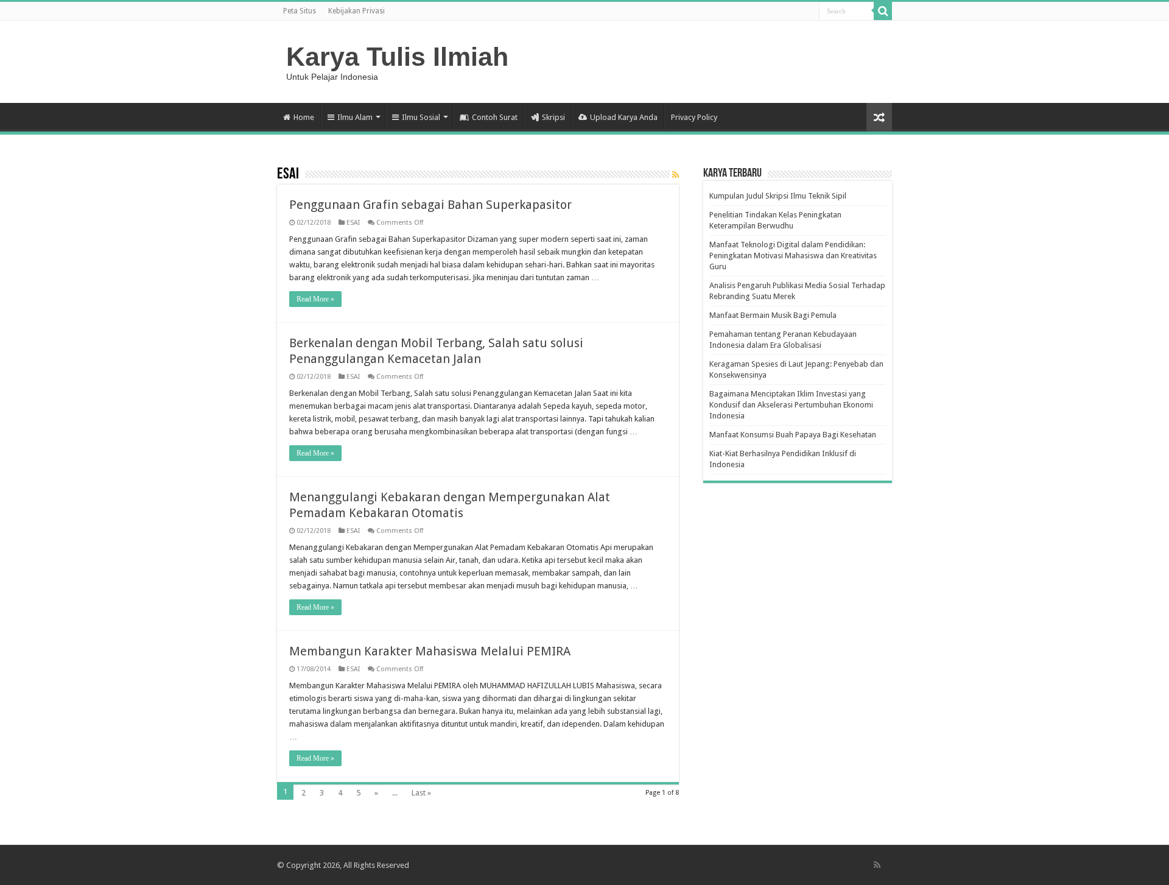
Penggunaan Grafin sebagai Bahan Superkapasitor (430, 204)
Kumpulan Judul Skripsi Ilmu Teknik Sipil (777, 195)
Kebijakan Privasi (356, 11)
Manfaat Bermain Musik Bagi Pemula (773, 315)
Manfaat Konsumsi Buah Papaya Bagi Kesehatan (792, 434)
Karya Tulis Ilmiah (397, 56)
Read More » (315, 299)
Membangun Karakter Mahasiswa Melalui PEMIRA (429, 651)
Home (303, 117)
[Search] (883, 11)
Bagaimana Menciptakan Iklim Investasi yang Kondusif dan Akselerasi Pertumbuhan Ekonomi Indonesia (791, 404)
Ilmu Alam (355, 117)
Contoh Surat (495, 117)
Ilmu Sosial (421, 117)
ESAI (353, 223)
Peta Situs (299, 11)
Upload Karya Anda (624, 117)
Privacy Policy (694, 117)
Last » (421, 792)
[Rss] (877, 865)
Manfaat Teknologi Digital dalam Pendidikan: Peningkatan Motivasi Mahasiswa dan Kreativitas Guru (793, 255)
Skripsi (553, 117)
